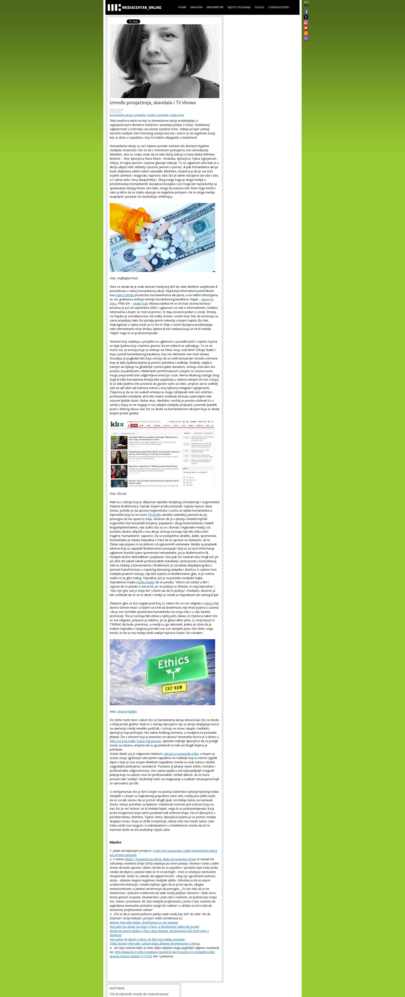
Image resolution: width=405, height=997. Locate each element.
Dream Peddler (127, 711)
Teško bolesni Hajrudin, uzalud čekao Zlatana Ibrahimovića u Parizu (155, 944)
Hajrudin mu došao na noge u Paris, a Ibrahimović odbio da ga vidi (154, 927)
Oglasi (259, 7)
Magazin (196, 7)
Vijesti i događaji (239, 7)
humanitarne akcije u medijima (128, 115)
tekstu (209, 603)
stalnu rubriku (125, 295)
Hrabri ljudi (140, 303)
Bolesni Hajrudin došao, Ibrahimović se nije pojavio (144, 922)
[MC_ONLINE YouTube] (305, 28)
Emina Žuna (116, 109)
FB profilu (154, 515)
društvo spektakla (158, 115)
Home (182, 7)
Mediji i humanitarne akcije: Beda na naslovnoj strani (160, 859)
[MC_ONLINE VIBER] (305, 39)
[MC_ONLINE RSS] (305, 33)
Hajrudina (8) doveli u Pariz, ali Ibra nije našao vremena (147, 939)
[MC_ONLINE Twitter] (305, 17)
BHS (306, 2)
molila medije (145, 582)
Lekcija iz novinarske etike (181, 754)
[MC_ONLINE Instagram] (305, 22)
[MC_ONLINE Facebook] (305, 12)
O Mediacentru (278, 7)
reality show (177, 115)
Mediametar (215, 7)
